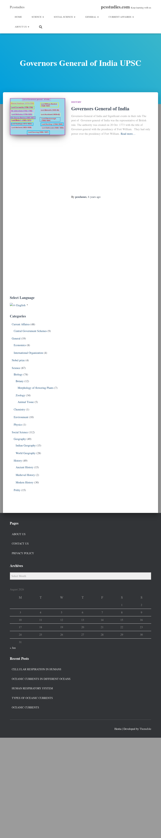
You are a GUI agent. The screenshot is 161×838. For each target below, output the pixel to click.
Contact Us (20, 543)
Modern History (24, 482)
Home (18, 16)
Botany (20, 381)
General (91, 16)
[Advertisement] (111, 165)
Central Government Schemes (30, 331)
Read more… (128, 134)
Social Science (63, 16)
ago (94, 197)
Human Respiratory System (32, 688)
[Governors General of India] (37, 116)
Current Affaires (120, 16)
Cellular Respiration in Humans (36, 669)
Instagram (27, 728)
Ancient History (24, 467)
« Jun (13, 648)
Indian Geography (26, 445)
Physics (18, 424)
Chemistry (19, 409)
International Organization (28, 353)
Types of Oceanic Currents (32, 698)
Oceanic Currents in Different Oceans (41, 679)
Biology (18, 374)
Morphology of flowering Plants (35, 388)
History (76, 101)
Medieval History (25, 475)
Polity (17, 490)
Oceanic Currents (25, 707)
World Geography (26, 453)
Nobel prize (18, 360)
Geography (20, 439)
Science (37, 16)
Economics (20, 345)
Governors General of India (100, 108)
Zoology (20, 395)
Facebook (13, 728)
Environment (21, 417)
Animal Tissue (26, 402)
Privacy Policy (23, 553)
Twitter (20, 728)
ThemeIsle (145, 729)
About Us (21, 26)
